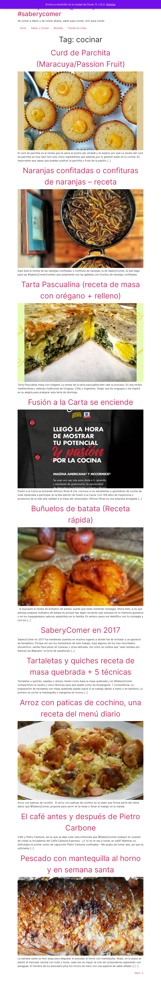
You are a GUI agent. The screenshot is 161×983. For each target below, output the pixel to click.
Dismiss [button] (110, 4)
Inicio (23, 28)
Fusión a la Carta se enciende (80, 402)
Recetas (58, 28)
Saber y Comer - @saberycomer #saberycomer (66, 10)
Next (139, 973)
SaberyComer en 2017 (80, 630)
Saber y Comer (40, 28)
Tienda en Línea (77, 28)
